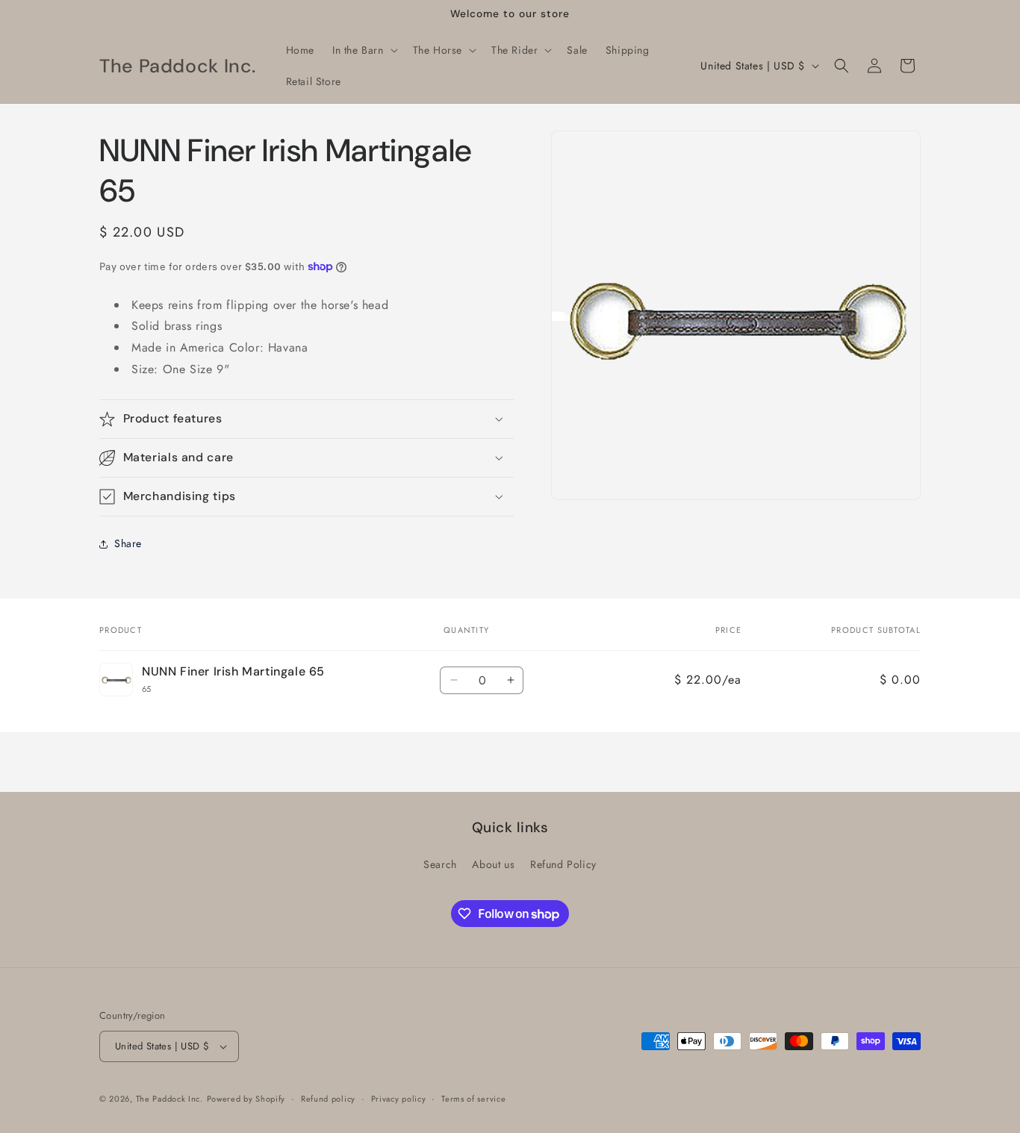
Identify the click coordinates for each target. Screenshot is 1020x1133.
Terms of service (473, 1099)
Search (440, 864)
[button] (363, 50)
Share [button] (128, 543)
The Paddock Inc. (169, 1099)
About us (493, 864)
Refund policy (328, 1099)
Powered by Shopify (246, 1099)
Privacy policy (398, 1099)
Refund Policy (563, 864)
